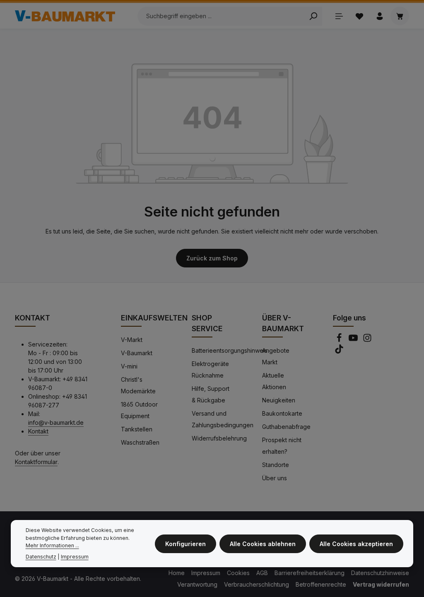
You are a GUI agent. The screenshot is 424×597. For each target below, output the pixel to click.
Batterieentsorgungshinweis (229, 350)
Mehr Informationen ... (52, 545)
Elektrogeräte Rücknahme (210, 369)
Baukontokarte (282, 413)
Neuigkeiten (278, 400)
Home (177, 572)
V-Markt (131, 339)
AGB (262, 572)
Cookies (238, 572)
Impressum (205, 572)
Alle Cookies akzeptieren (356, 543)
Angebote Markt (275, 356)
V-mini (129, 366)
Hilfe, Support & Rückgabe (210, 394)
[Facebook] (340, 340)
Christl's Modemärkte (138, 385)
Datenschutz (41, 557)
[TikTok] (339, 351)
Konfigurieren (185, 543)
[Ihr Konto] (379, 16)
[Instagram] (367, 340)
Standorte (275, 464)
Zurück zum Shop (212, 258)
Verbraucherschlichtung (256, 584)
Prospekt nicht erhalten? (281, 445)
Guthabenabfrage (286, 426)
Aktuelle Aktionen (274, 381)
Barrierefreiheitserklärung (309, 572)
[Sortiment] (339, 16)
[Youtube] (354, 340)
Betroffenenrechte (321, 584)
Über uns (274, 477)
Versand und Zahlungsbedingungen (222, 419)
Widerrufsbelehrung (219, 438)
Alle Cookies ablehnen (263, 543)
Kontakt (38, 431)
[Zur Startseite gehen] (65, 16)
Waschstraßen (140, 442)
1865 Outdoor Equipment (139, 410)
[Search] (313, 16)
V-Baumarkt (136, 352)
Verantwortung (197, 584)
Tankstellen (136, 429)
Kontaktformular (36, 461)
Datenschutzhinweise (380, 572)
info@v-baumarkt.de (56, 422)
